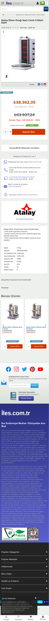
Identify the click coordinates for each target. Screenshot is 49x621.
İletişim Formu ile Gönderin (27, 194)
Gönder (34, 385)
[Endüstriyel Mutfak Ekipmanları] (7, 14)
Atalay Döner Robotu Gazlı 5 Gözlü (12, 328)
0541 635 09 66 (35, 162)
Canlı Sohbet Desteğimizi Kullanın (22, 177)
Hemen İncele (26, 398)
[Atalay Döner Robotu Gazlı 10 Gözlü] (36, 311)
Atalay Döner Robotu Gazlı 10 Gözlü (36, 328)
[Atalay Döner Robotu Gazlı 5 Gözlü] (12, 311)
